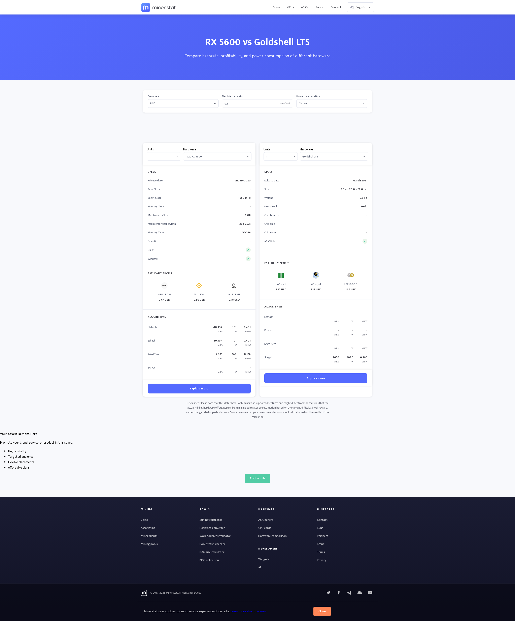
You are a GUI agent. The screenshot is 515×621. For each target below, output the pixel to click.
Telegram (349, 593)
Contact (336, 7)
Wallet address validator (215, 535)
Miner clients (149, 535)
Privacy (321, 560)
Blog (320, 527)
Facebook (339, 593)
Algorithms (148, 527)
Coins (276, 7)
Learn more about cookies (248, 611)
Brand (320, 543)
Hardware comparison (272, 535)
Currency (153, 96)
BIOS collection (209, 560)
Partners (322, 535)
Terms (321, 552)
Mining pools (149, 543)
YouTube (360, 593)
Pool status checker (212, 543)
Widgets (263, 559)
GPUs (290, 7)
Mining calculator (211, 519)
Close (322, 611)
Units (150, 149)
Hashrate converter (212, 527)
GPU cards (264, 527)
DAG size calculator (212, 552)
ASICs (304, 7)
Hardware (189, 149)
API (260, 567)
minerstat (159, 7)
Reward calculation (308, 96)
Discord (370, 593)
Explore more (199, 388)
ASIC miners (265, 519)
